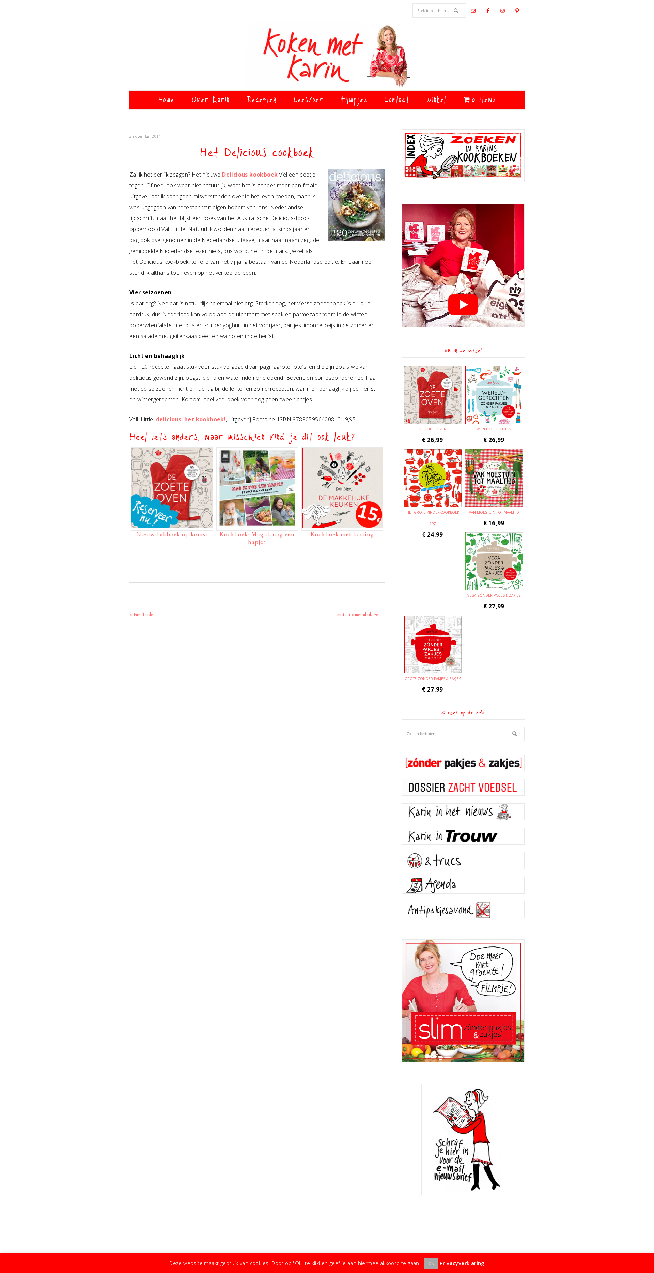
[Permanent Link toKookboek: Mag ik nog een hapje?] (257, 525)
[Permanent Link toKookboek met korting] (342, 525)
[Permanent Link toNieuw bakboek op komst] (172, 525)
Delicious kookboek (250, 174)
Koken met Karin (327, 56)
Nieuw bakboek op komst (172, 534)
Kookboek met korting (342, 534)
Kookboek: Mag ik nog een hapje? (257, 538)
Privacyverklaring (462, 1263)
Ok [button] (431, 1263)
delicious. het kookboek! (191, 419)
